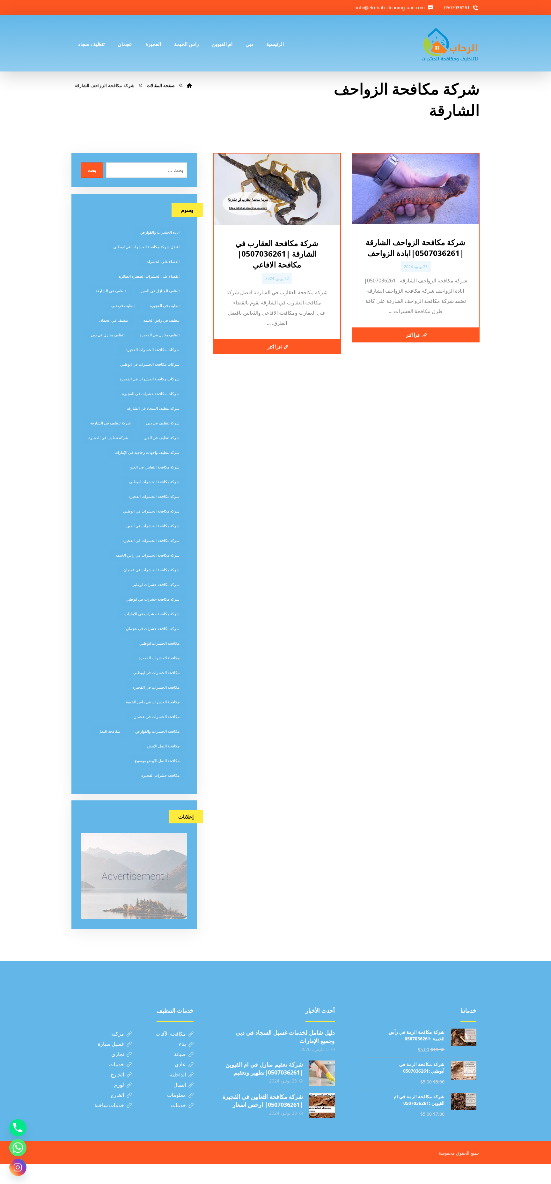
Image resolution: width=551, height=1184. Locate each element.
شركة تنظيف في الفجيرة (108, 437)
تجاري (117, 1054)
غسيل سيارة (111, 1043)
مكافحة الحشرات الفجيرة (159, 658)
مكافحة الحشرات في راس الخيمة (153, 702)
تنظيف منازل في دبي (107, 335)
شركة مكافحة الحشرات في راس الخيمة (148, 555)
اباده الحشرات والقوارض (160, 232)
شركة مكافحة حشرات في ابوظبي (153, 599)
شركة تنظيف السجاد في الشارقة (153, 408)
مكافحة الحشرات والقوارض (157, 731)
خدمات (116, 1064)
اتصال (179, 1084)
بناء (182, 1043)
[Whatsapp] (17, 1147)
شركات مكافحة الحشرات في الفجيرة (150, 379)
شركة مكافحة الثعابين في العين (154, 467)
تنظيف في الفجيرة (165, 305)
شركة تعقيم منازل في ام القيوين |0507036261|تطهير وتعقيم (264, 1068)
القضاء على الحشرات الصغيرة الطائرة (149, 276)
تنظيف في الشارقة (110, 291)
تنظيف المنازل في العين (160, 291)
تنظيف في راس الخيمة (161, 320)
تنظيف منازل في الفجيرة (160, 335)
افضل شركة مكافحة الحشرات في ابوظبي (146, 247)
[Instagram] (17, 1167)
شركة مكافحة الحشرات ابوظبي (154, 481)
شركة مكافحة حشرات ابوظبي (156, 584)
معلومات (176, 1094)
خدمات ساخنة (109, 1105)
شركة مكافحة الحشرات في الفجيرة (151, 540)
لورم (119, 1084)
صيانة (180, 1054)
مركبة (117, 1033)
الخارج (117, 1074)
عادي (180, 1064)
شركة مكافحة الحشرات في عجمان (151, 570)
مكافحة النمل (109, 731)
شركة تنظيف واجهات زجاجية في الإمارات (147, 452)
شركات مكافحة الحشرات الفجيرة (153, 349)
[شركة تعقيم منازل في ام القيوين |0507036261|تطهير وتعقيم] (322, 1073)
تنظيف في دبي (123, 305)
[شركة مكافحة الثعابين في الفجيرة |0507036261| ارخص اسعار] (322, 1105)
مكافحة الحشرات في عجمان (157, 716)
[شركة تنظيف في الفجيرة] (450, 43)
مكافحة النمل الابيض (163, 746)
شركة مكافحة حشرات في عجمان (153, 628)
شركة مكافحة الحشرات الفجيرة (154, 496)
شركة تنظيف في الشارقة (110, 423)
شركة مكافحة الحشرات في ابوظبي (151, 511)
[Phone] (17, 1127)
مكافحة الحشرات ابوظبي (159, 643)
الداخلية (178, 1074)
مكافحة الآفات (171, 1033)
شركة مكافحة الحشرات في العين (153, 525)
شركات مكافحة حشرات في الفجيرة (151, 393)
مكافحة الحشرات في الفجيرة (156, 687)
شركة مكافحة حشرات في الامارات (152, 614)
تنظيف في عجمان (113, 320)
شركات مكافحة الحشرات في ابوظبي (150, 364)
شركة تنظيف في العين (161, 437)
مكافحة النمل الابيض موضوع (157, 760)
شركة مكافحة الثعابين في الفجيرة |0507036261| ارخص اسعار (263, 1100)
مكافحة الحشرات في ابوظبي (156, 672)
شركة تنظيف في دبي (163, 423)
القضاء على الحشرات (162, 261)
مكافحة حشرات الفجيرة (160, 775)
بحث (92, 170)
